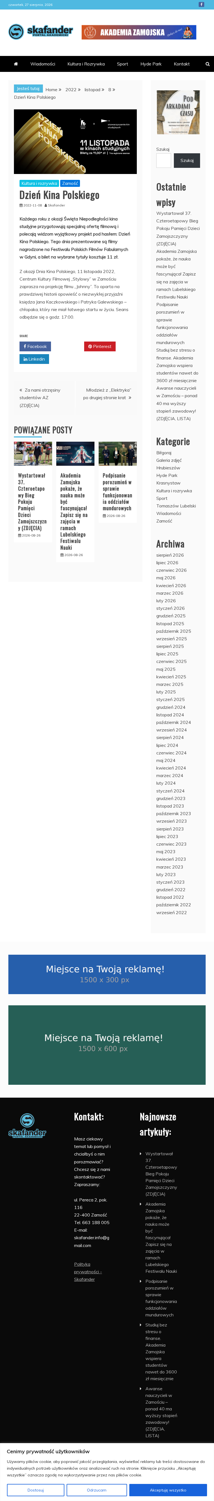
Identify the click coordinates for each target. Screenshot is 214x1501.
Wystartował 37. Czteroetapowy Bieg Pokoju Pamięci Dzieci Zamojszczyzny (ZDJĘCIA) (178, 228)
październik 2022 (173, 904)
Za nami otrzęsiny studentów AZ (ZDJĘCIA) (40, 397)
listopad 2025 (170, 623)
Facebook (201, 4)
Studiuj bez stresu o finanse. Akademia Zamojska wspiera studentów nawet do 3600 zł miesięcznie (177, 365)
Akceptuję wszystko (168, 1490)
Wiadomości (42, 64)
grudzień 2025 (171, 615)
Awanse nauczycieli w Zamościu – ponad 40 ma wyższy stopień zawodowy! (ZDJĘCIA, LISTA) (176, 403)
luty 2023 (166, 874)
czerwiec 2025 (171, 661)
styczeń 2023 (170, 882)
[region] (107, 1472)
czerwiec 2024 (171, 753)
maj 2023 (166, 851)
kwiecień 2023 (171, 859)
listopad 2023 (170, 806)
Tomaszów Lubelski (176, 506)
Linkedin (36, 359)
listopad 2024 (170, 714)
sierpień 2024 (170, 737)
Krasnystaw (168, 483)
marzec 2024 (169, 775)
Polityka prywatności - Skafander (88, 1271)
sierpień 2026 (170, 555)
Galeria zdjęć (169, 460)
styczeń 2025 (170, 699)
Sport (122, 64)
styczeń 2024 (170, 791)
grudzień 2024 (171, 707)
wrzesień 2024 (171, 730)
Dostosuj (36, 1490)
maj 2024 (166, 760)
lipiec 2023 (167, 836)
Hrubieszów (168, 467)
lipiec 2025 (167, 654)
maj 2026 (166, 577)
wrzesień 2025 (171, 638)
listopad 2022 (170, 897)
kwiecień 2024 (171, 768)
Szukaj (162, 149)
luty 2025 (166, 692)
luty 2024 (166, 783)
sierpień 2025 (170, 646)
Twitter (69, 346)
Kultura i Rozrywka (86, 64)
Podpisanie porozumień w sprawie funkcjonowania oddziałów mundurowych (117, 492)
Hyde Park (151, 64)
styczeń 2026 (170, 608)
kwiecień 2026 (171, 585)
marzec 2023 (169, 867)
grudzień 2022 (171, 889)
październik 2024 (173, 722)
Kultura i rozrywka (39, 183)
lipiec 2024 (167, 745)
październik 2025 (173, 631)
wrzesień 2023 (171, 821)
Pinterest (101, 346)
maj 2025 (166, 669)
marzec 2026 (169, 593)
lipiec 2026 (167, 562)
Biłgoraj (163, 452)
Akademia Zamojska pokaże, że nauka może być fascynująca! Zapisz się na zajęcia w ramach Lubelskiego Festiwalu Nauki (74, 511)
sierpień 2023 (170, 829)
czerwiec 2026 (171, 570)
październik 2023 (173, 813)
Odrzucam (96, 1490)
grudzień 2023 (171, 798)
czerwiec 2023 (171, 844)
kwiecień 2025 (171, 676)
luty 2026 (166, 600)
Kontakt (182, 64)
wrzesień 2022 (171, 912)
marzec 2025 (169, 684)
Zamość (70, 183)
